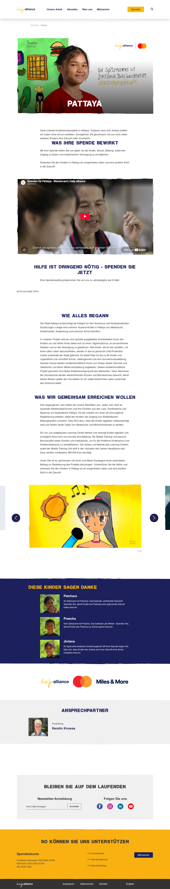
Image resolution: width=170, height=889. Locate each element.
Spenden (136, 9)
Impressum (68, 883)
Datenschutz (87, 883)
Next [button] (154, 518)
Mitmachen (143, 855)
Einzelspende (97, 853)
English (130, 883)
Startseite (35, 25)
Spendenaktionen (99, 859)
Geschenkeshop (98, 865)
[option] (85, 518)
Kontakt (103, 883)
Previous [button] (16, 518)
